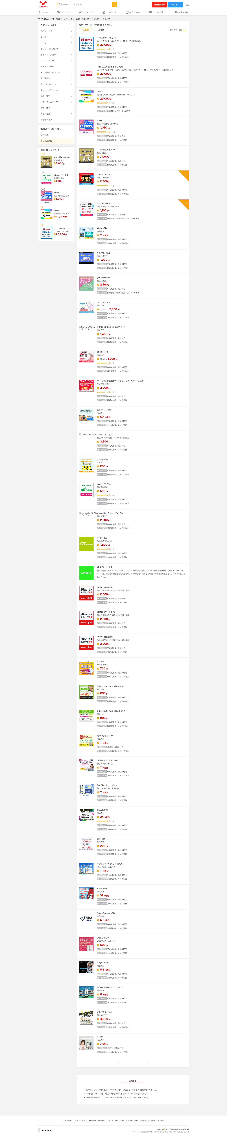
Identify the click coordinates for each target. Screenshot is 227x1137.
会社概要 (101, 1121)
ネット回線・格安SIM (79, 19)
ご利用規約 (91, 1121)
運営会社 (160, 1121)
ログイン (175, 5)
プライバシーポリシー (115, 1121)
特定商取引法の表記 (147, 1121)
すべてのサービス (60, 19)
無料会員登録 (159, 5)
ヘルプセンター (132, 1121)
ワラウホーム (68, 1121)
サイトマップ (80, 1121)
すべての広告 (44, 19)
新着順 (101, 30)
